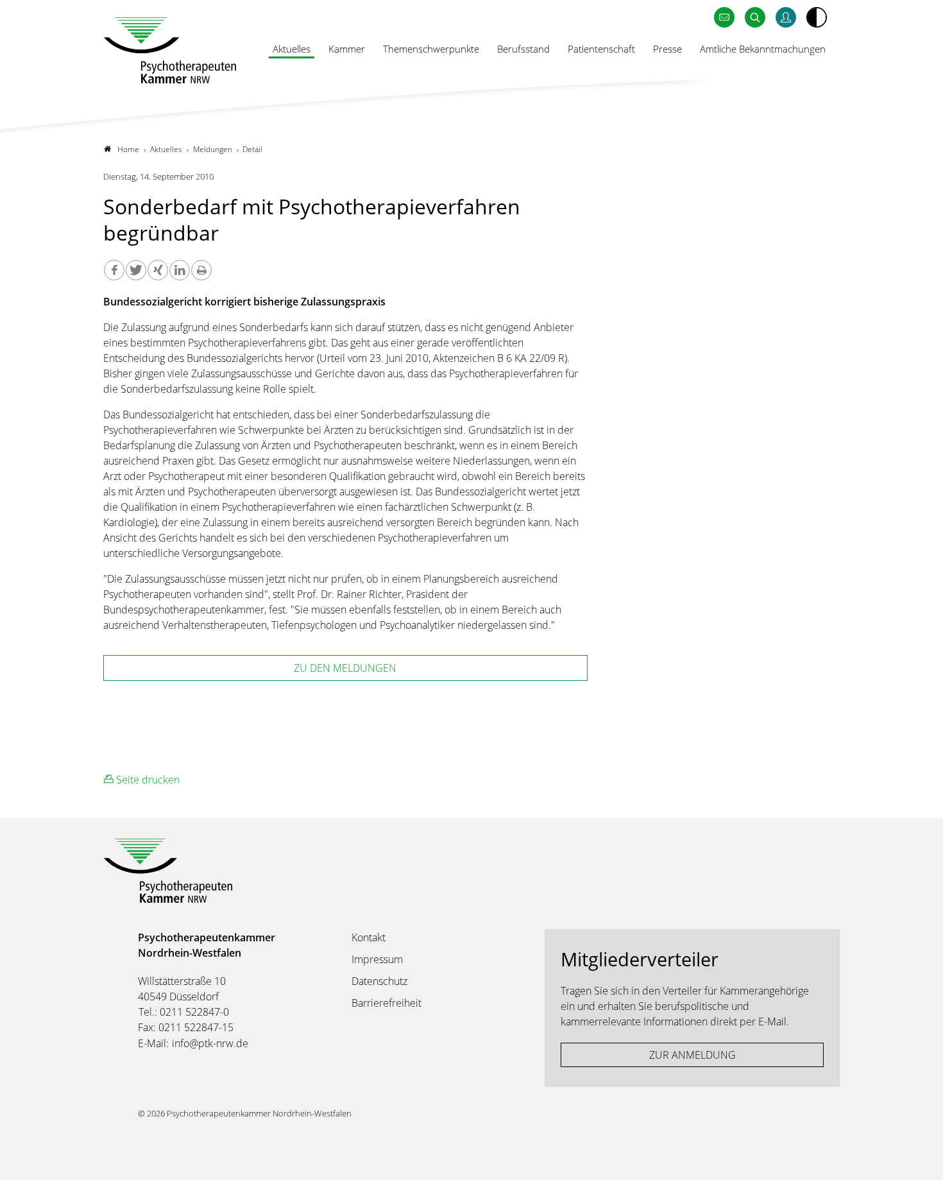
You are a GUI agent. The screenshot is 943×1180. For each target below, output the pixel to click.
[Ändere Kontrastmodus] (816, 17)
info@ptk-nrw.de (210, 1043)
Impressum (377, 959)
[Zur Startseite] (170, 50)
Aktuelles (291, 48)
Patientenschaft (601, 48)
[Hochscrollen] (920, 1157)
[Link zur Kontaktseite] (724, 18)
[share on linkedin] (179, 270)
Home (128, 149)
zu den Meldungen (345, 668)
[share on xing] (158, 270)
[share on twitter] (136, 270)
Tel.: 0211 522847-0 (184, 1012)
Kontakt (369, 937)
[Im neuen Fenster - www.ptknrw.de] (786, 18)
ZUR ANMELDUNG (692, 1055)
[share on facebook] (114, 270)
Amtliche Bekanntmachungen (763, 48)
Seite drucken (147, 780)
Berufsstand (523, 48)
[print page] (201, 270)
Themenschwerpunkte (431, 48)
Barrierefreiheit (386, 1003)
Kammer (346, 48)
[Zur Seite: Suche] (755, 18)
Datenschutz (379, 981)
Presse (667, 48)
